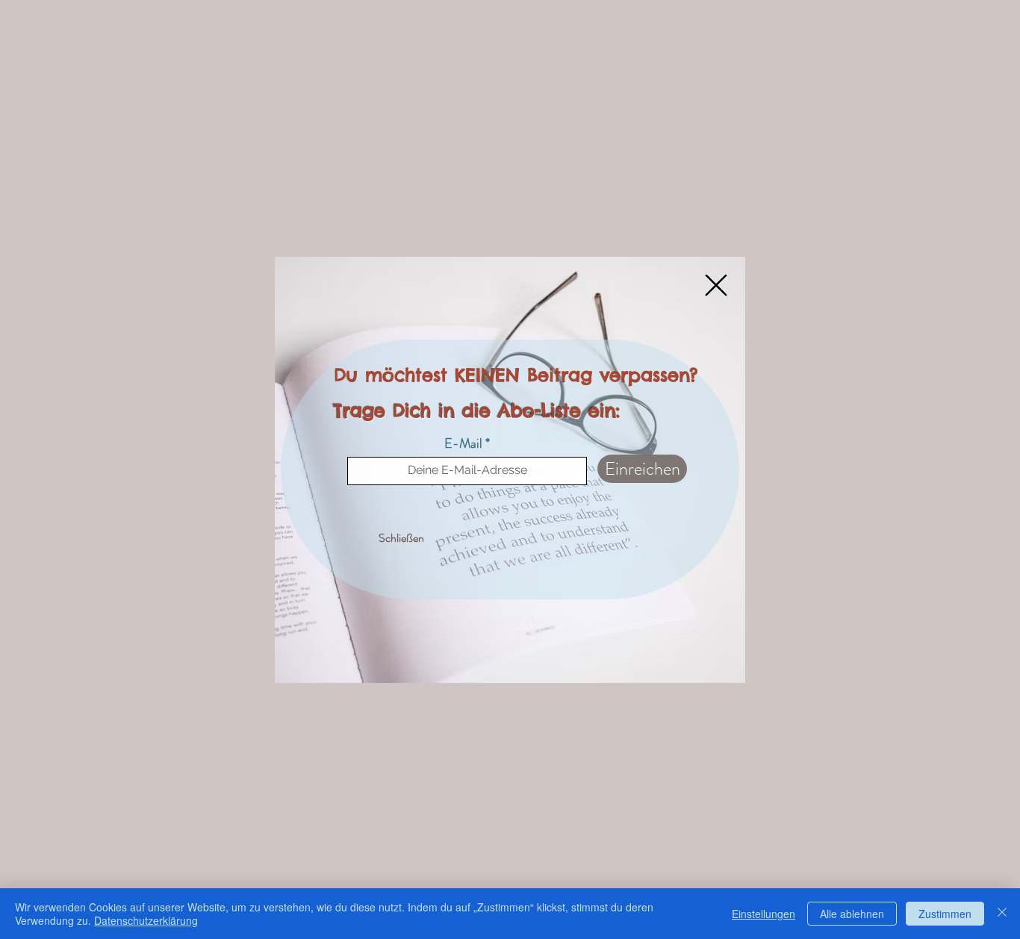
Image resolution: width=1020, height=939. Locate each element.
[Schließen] (1002, 913)
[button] (716, 285)
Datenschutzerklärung (146, 920)
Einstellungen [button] (763, 913)
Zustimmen (944, 913)
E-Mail (463, 443)
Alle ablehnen (852, 913)
